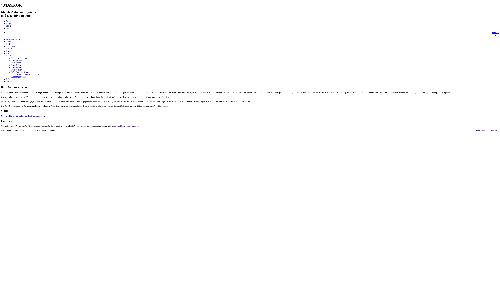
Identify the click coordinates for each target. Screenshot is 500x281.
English (496, 35)
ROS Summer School (20, 72)
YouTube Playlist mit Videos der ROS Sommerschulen (23, 116)
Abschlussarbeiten (18, 77)
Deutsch (495, 32)
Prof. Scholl (16, 63)
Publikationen (12, 79)
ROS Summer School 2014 (28, 74)
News (8, 26)
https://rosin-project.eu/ (129, 126)
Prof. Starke (16, 67)
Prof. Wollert (16, 70)
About (8, 28)
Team (8, 42)
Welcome (10, 21)
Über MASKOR (13, 39)
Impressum (494, 130)
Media (8, 53)
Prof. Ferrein (16, 60)
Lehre (8, 56)
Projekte (9, 44)
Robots (9, 51)
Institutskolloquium (19, 58)
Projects (9, 23)
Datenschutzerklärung (480, 130)
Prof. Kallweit (17, 65)
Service (9, 81)
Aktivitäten (10, 46)
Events (9, 49)
